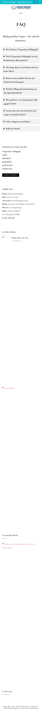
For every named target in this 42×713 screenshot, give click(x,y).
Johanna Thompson (21, 8)
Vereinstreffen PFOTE (10, 535)
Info (35, 2)
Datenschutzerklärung (11, 708)
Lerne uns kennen (10, 175)
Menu (21, 13)
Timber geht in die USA (19, 238)
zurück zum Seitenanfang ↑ (29, 708)
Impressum (34, 706)
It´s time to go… (7, 691)
